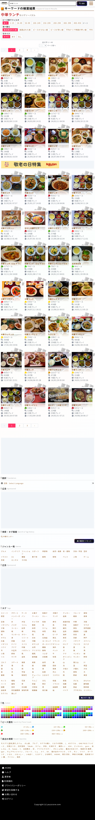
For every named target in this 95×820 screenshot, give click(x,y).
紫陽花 (24, 675)
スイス (24, 644)
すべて (6, 36)
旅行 (54, 628)
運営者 (7, 776)
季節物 (45, 551)
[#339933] (40, 715)
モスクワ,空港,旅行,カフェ (11, 743)
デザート (14, 613)
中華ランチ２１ (31, 405)
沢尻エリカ (11, 746)
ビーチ (55, 634)
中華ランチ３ (53, 228)
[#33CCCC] (49, 713)
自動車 (55, 687)
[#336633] (54, 715)
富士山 (76, 662)
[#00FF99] (69, 713)
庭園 (44, 665)
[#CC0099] (47, 711)
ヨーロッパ (46, 641)
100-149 (36, 23)
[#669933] (9, 715)
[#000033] (82, 717)
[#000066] (80, 717)
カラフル (4, 693)
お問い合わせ (10, 794)
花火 (54, 672)
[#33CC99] (51, 713)
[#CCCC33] (56, 707)
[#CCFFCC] (35, 707)
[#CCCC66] (54, 707)
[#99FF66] (71, 707)
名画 (75, 684)
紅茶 (23, 628)
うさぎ (45, 653)
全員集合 (26, 749)
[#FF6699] (18, 709)
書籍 (23, 557)
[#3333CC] (60, 715)
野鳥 (13, 653)
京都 (75, 638)
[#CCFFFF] (33, 707)
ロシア (65, 644)
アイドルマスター (44, 749)
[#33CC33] (56, 713)
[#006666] (82, 715)
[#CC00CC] (44, 711)
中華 (75, 622)
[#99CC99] (82, 707)
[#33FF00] (44, 713)
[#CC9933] (40, 709)
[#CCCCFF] (47, 707)
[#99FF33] (73, 707)
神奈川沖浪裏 (77, 754)
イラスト (4, 557)
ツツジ (82, 751)
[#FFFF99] (7, 707)
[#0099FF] (91, 713)
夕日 (85, 669)
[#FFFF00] (13, 707)
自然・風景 (57, 551)
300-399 (67, 23)
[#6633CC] (29, 715)
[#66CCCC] (18, 713)
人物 (75, 557)
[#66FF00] (13, 713)
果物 (85, 613)
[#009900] (73, 715)
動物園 (34, 657)
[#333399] (33, 717)
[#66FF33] (11, 713)
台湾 (34, 647)
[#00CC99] (82, 713)
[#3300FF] (42, 717)
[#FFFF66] (9, 707)
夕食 (2, 628)
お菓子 (34, 613)
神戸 (85, 638)
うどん (24, 625)
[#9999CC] (64, 709)
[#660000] (23, 717)
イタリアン (5, 625)
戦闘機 (34, 690)
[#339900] (42, 715)
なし (20, 36)
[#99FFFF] (64, 707)
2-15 (12, 23)
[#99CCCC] (80, 707)
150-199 (47, 23)
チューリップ (36, 676)
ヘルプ (7, 772)
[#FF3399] (2, 711)
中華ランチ (5, 75)
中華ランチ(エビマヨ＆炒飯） (59, 264)
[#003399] (64, 717)
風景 (23, 662)
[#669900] (11, 715)
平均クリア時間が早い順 (76, 30)
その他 (24, 560)
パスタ (14, 625)
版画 (2, 687)
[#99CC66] (85, 707)
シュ (36, 751)
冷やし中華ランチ (32, 228)
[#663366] (4, 717)
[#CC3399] (33, 711)
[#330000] (54, 717)
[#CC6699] (49, 709)
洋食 (85, 622)
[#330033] (51, 717)
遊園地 (76, 631)
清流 (18, 757)
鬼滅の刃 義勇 (85, 749)
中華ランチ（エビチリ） (11, 264)
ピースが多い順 (57, 30)
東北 (54, 638)
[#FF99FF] (29, 707)
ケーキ (24, 613)
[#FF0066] (18, 711)
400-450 (77, 23)
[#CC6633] (54, 709)
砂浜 (75, 634)
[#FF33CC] (29, 709)
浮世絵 (34, 687)
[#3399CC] (33, 715)
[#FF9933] (9, 709)
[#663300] (9, 717)
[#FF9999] (4, 709)
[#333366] (35, 717)
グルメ (3, 551)
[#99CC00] (89, 707)
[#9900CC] (75, 711)
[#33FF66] (40, 713)
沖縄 (34, 641)
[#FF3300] (9, 711)
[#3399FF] (60, 713)
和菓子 (45, 613)
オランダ (35, 644)
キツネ (14, 657)
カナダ (86, 644)
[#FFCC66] (23, 707)
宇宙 (23, 672)
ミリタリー (88, 690)
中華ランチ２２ (31, 334)
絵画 (64, 684)
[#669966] (7, 715)
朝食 (75, 616)
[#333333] (38, 717)
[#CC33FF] (58, 709)
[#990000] (85, 711)
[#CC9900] (42, 709)
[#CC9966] (38, 709)
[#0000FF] (73, 717)
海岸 (64, 634)
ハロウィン (26, 650)
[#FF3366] (4, 711)
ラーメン (35, 616)
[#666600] (25, 715)
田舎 (54, 665)
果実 (85, 675)
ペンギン (76, 653)
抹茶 (34, 628)
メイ (42, 751)
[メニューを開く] (91, 3)
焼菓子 (76, 625)
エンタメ (14, 560)
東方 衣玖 (66, 754)
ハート (3, 684)
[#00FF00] (75, 713)
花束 (23, 680)
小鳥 (2, 653)
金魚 (23, 657)
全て (5, 23)
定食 (2, 622)
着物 (13, 684)
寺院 (44, 631)
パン (23, 616)
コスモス (56, 675)
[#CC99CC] (33, 709)
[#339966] (38, 715)
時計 (44, 684)
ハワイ (3, 647)
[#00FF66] (71, 713)
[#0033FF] (89, 715)
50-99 (27, 23)
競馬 (34, 653)
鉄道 (75, 687)
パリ (64, 641)
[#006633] (85, 715)
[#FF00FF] (11, 711)
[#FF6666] (20, 709)
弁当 (23, 622)
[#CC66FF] (44, 709)
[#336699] (49, 715)
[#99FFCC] (66, 707)
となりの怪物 (57, 743)
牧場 (54, 657)
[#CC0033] (51, 711)
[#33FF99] (38, 713)
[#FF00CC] (13, 711)
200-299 (57, 23)
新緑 (75, 675)
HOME (7, 767)
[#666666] (20, 715)
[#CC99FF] (60, 707)
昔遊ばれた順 (25, 30)
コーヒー (14, 628)
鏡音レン (62, 746)
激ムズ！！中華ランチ (57, 405)
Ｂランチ (52, 334)
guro (87, 746)
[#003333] (69, 717)
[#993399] (64, 711)
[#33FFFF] (33, 713)
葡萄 (13, 680)
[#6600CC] (13, 717)
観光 (64, 628)
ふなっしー (19, 754)
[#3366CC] (47, 715)
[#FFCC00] (27, 707)
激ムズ (14, 693)
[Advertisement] (47, 456)
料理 (64, 625)
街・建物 (66, 551)
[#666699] (18, 715)
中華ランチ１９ (7, 334)
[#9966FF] (75, 709)
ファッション (26, 552)
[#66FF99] (7, 713)
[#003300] (71, 717)
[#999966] (69, 709)
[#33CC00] (58, 713)
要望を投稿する (11, 789)
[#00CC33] (87, 713)
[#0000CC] (75, 717)
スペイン (87, 641)
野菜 (2, 616)
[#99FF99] (69, 707)
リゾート (25, 638)
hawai (14, 749)
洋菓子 (55, 613)
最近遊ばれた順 (10, 30)
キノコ (3, 680)
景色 (75, 628)
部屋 (34, 684)
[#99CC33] (87, 707)
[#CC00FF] (42, 711)
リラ (69, 751)
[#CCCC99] (51, 707)
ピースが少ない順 (40, 30)
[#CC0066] (49, 711)
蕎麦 (34, 625)
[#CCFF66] (40, 707)
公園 (85, 631)
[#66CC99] (20, 713)
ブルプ (34, 743)
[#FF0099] (16, 711)
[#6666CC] (16, 715)
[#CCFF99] (38, 707)
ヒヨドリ (38, 754)
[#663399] (2, 717)
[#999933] (71, 709)
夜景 (54, 669)
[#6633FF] (27, 715)
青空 (85, 665)
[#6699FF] (29, 713)
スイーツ (4, 613)
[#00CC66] (85, 713)
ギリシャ (56, 644)
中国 (23, 647)
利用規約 (8, 781)
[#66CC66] (23, 713)
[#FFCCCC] (18, 707)
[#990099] (78, 711)
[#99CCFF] (78, 707)
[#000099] (78, 717)
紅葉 (44, 672)
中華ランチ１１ (78, 334)
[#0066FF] (75, 715)
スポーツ (35, 551)
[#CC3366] (35, 711)
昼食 (64, 616)
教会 (54, 631)
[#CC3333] (38, 711)
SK (48, 751)
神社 (34, 631)
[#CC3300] (40, 711)
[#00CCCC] (80, 713)
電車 (64, 687)
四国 (13, 641)
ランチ (55, 616)
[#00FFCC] (66, 713)
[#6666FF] (13, 715)
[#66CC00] (27, 713)
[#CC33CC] (60, 709)
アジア (13, 647)
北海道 (45, 638)
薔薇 (2, 675)
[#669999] (4, 715)
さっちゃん (78, 746)
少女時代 (48, 754)
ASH (70, 746)
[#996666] (82, 709)
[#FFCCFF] (16, 707)
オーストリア (47, 644)
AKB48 (57, 754)
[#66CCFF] (16, 713)
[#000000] (85, 717)
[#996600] (87, 709)
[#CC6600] (56, 709)
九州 (23, 641)
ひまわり (45, 675)
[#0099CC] (64, 715)
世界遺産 (87, 628)
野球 (85, 657)
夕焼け (65, 669)
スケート (14, 662)
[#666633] (23, 715)
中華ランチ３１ (7, 299)
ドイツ (14, 644)
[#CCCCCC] (49, 707)
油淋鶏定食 (76, 264)
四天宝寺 (21, 746)
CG (12, 557)
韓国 (44, 647)
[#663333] (7, 717)
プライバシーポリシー (15, 785)
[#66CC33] (25, 713)
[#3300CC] (44, 717)
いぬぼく (29, 754)
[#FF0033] (20, 711)
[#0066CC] (78, 715)
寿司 (54, 622)
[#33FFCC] (35, 713)
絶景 (34, 662)
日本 (34, 638)
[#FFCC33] (25, 707)
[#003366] (66, 717)
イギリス (4, 644)
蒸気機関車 (15, 690)
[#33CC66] (54, 713)
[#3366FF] (44, 715)
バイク (65, 690)
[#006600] (87, 715)
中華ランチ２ (53, 299)
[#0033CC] (91, 715)
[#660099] (16, 717)
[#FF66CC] (16, 709)
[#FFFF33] (11, 707)
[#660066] (18, 717)
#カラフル (72, 743)
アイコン (11, 757)
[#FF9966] (7, 709)
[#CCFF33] (42, 707)
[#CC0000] (54, 711)
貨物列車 (25, 690)
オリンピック (67, 658)
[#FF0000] (23, 711)
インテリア (15, 551)
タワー (24, 634)
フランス (56, 641)
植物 (54, 557)
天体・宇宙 (77, 551)
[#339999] (35, 715)
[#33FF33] (42, 713)
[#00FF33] (73, 713)
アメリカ (76, 644)
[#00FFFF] (64, 713)
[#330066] (49, 717)
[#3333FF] (58, 715)
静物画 (86, 684)
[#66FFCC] (4, 713)
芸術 (85, 551)
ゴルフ (3, 662)
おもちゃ (87, 680)
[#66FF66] (9, 713)
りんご (34, 680)
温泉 (64, 631)
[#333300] (40, 717)
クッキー (66, 613)
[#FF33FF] (27, 709)
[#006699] (80, 715)
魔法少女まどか (72, 749)
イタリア (76, 641)
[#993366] (66, 711)
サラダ (86, 625)
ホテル (3, 638)
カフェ (45, 628)
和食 (44, 622)
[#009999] (66, 715)
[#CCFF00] (44, 707)
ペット (65, 557)
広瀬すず (52, 746)
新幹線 (86, 687)
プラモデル (77, 690)
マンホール (15, 634)
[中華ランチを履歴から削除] (12, 536)
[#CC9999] (35, 709)
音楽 (2, 560)
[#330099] (47, 717)
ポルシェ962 (58, 749)
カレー (45, 616)
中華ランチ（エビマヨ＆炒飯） (36, 264)
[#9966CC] (78, 709)
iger (2, 751)
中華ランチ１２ (7, 228)
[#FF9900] (11, 709)
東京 (64, 638)
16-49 (19, 23)
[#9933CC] (91, 709)
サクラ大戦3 (45, 743)
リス (2, 657)
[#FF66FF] (13, 709)
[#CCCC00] (58, 707)
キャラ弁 (35, 622)
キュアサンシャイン (15, 751)
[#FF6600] (25, 709)
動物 (44, 557)
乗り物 (34, 557)
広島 (2, 641)
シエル (9, 754)
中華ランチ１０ (54, 370)
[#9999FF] (91, 707)
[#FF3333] (7, 711)
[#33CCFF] (47, 713)
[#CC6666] (51, 709)
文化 (44, 680)
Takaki (30, 746)
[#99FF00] (75, 707)
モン (75, 751)
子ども (76, 680)
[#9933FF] (89, 709)
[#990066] (80, 711)
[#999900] (73, 709)
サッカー (76, 657)
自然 (44, 662)
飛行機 (45, 690)
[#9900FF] (73, 711)
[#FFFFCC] (4, 707)
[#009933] (71, 715)
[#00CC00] (89, 713)
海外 (54, 647)
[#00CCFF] (78, 713)
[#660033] (20, 717)
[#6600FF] (11, 717)
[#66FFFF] (2, 713)
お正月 (14, 650)
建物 (2, 631)
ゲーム (86, 557)
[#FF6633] (23, 709)
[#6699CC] (2, 715)
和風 (54, 680)
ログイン (8, 798)
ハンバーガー (15, 617)
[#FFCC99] (20, 707)
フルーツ (76, 613)
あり (13, 36)
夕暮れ (76, 669)
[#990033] (82, 711)
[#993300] (71, 711)
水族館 (45, 657)
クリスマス (36, 650)
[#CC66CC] (47, 709)
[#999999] (66, 709)
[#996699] (80, 709)
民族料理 (66, 622)
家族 (64, 680)
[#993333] (69, 711)
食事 (85, 616)
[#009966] (69, 715)
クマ (64, 653)
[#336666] (51, 715)
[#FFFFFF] (2, 707)
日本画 (24, 687)
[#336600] (56, 715)
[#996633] (85, 709)
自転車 (3, 690)
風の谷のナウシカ (58, 751)
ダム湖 (27, 743)
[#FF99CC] (2, 709)
